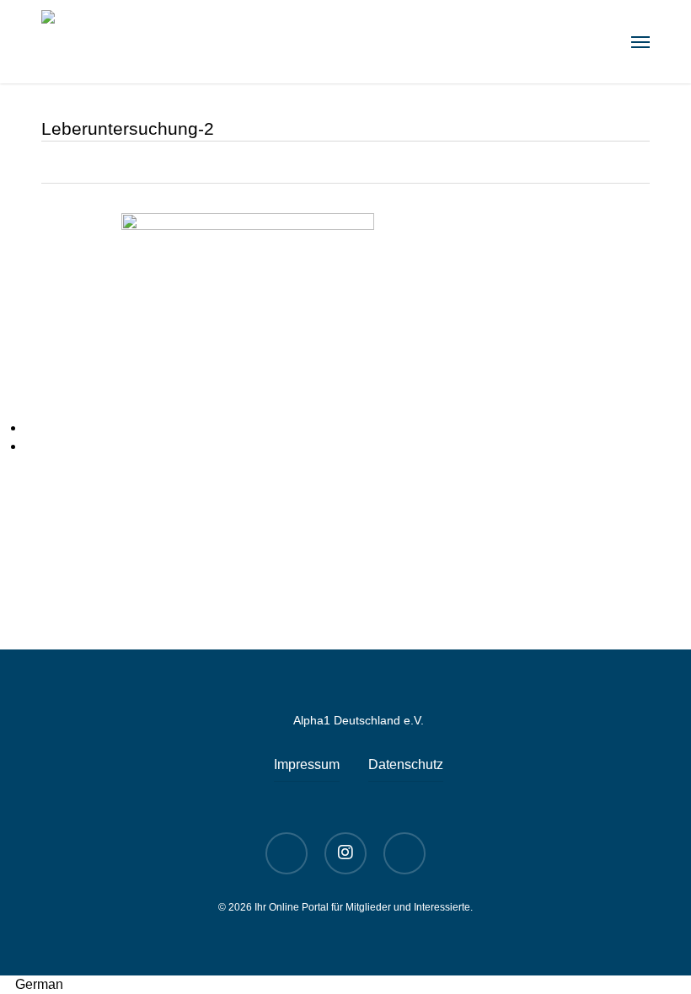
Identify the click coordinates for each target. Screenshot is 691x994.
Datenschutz (405, 764)
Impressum (307, 764)
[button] (640, 42)
